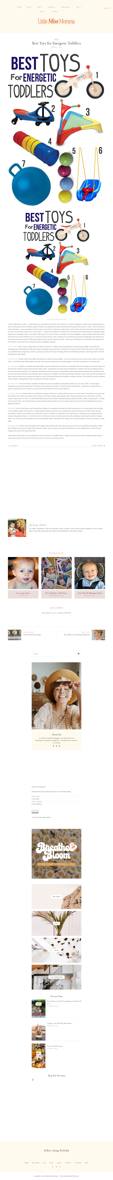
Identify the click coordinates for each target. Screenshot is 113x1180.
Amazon (78, 1162)
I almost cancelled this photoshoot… (60, 1023)
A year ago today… (23, 593)
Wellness (65, 7)
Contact (55, 11)
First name (35, 799)
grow (56, 39)
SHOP (39, 7)
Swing (12, 408)
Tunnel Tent (14, 383)
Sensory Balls (14, 393)
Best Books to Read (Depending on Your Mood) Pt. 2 (64, 1002)
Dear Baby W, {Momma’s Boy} (90, 593)
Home (19, 7)
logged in (54, 613)
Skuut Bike (13, 346)
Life (77, 7)
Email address (37, 804)
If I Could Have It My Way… (56, 593)
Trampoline (14, 366)
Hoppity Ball (13, 426)
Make (42, 11)
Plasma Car (14, 359)
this (27, 324)
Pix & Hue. (75, 1176)
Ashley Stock (37, 525)
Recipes (51, 7)
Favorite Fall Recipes (55, 1046)
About (29, 7)
